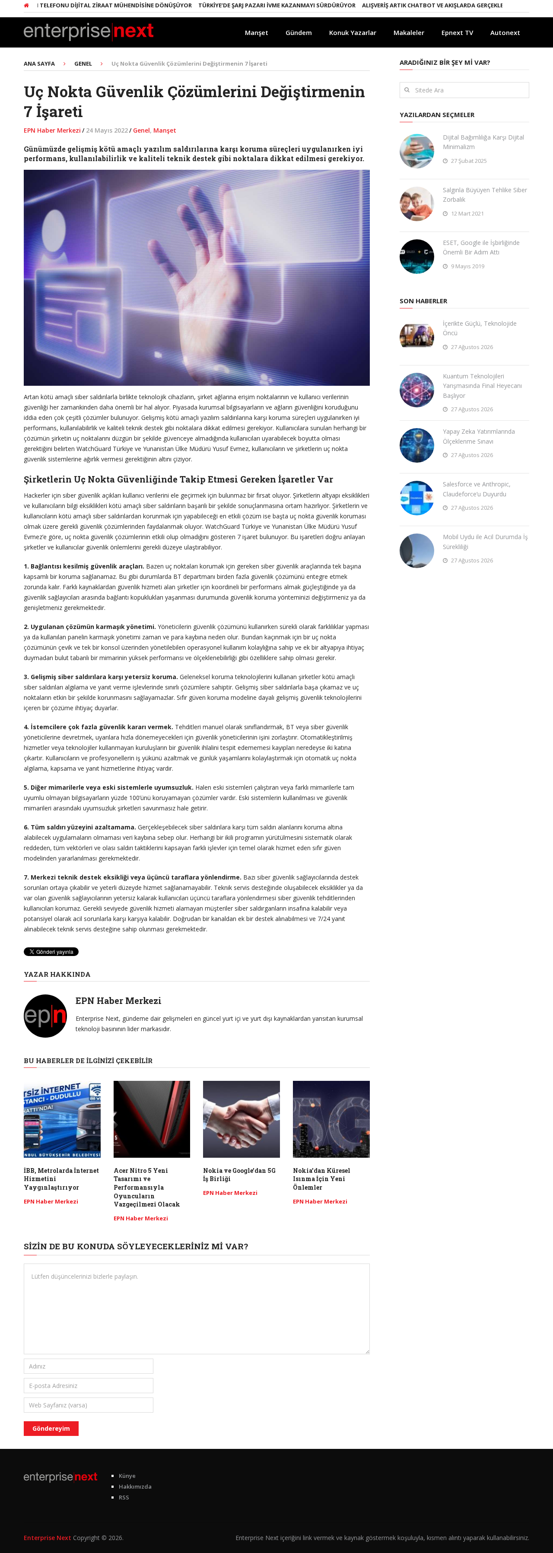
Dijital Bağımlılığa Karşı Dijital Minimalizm (483, 142)
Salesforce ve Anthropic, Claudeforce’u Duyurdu (477, 489)
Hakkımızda (135, 1486)
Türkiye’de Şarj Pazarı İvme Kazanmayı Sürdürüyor (249, 5)
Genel (141, 130)
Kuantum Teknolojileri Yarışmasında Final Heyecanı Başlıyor (482, 386)
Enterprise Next (47, 1538)
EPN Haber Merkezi (52, 130)
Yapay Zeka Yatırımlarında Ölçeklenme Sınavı (479, 436)
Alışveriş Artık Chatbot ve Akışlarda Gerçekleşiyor (413, 5)
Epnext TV (457, 32)
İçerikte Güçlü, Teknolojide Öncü (480, 328)
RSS (124, 1497)
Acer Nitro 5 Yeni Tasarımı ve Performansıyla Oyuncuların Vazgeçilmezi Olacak (147, 1187)
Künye (127, 1476)
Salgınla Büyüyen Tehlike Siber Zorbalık (485, 194)
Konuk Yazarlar (352, 32)
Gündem (299, 32)
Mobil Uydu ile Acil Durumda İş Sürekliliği (485, 541)
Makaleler (409, 32)
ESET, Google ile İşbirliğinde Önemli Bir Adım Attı (481, 247)
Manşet (256, 32)
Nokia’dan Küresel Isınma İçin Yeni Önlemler (321, 1178)
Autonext (505, 32)
